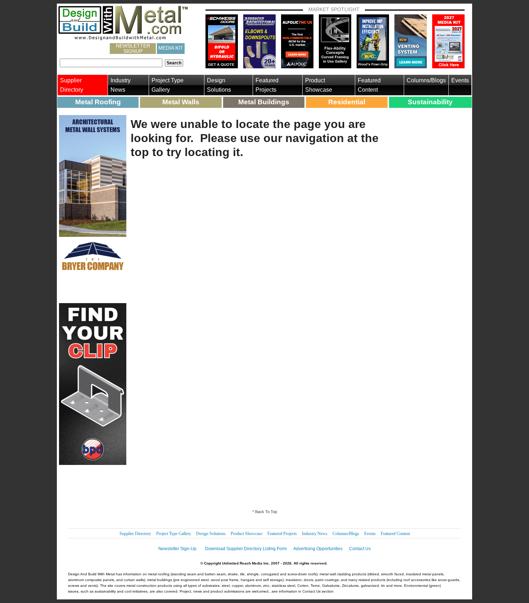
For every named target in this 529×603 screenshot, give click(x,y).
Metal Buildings (263, 102)
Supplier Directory (71, 85)
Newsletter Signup (133, 48)
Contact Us (360, 548)
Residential (346, 102)
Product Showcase (318, 85)
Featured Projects (267, 85)
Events (460, 80)
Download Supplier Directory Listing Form (246, 548)
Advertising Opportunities (318, 548)
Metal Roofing (98, 102)
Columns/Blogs (426, 80)
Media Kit (170, 48)
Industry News (120, 85)
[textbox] (111, 63)
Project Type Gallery (168, 85)
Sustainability (430, 102)
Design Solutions (219, 85)
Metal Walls (180, 102)
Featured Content (369, 85)
